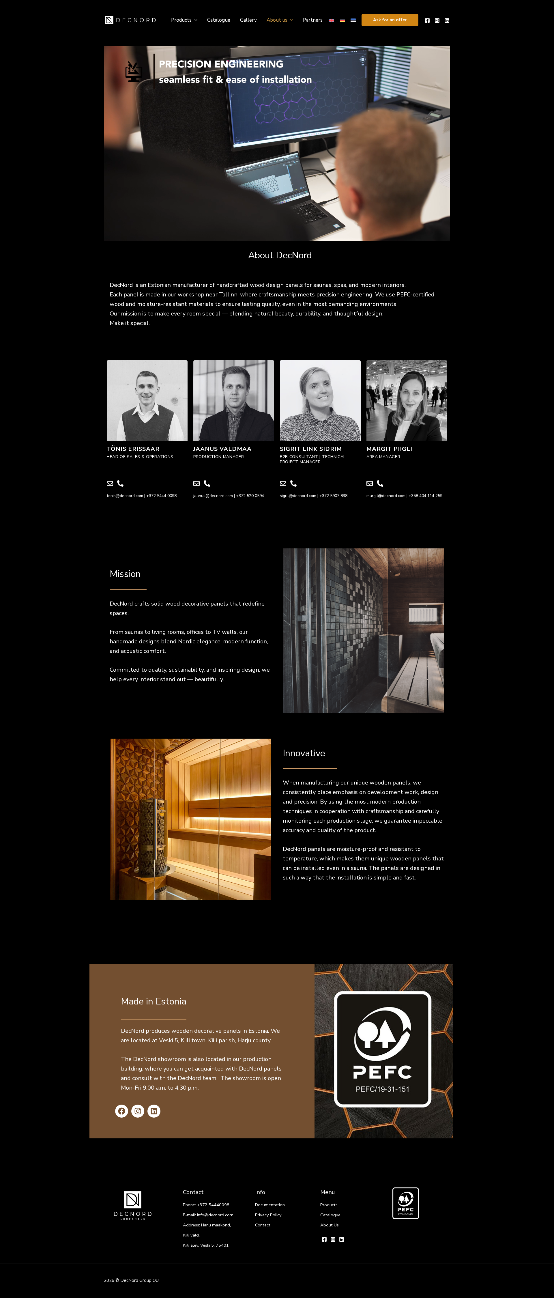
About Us (329, 1225)
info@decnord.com (215, 1215)
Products (329, 1205)
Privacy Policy (268, 1215)
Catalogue (330, 1215)
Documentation (270, 1205)
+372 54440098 (213, 1205)
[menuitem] (331, 20)
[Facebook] (427, 20)
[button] (390, 20)
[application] (194, 20)
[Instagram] (437, 20)
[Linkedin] (447, 20)
